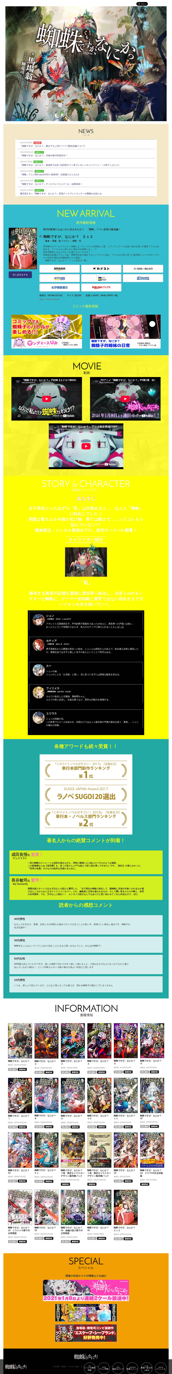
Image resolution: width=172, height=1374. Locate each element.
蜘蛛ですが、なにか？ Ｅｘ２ (68, 237)
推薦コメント (132, 1368)
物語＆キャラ (118, 1368)
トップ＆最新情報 (89, 1368)
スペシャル (161, 1368)
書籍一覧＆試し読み (146, 1368)
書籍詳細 (22, 1069)
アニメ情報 (104, 1368)
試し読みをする (20, 275)
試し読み (12, 1069)
